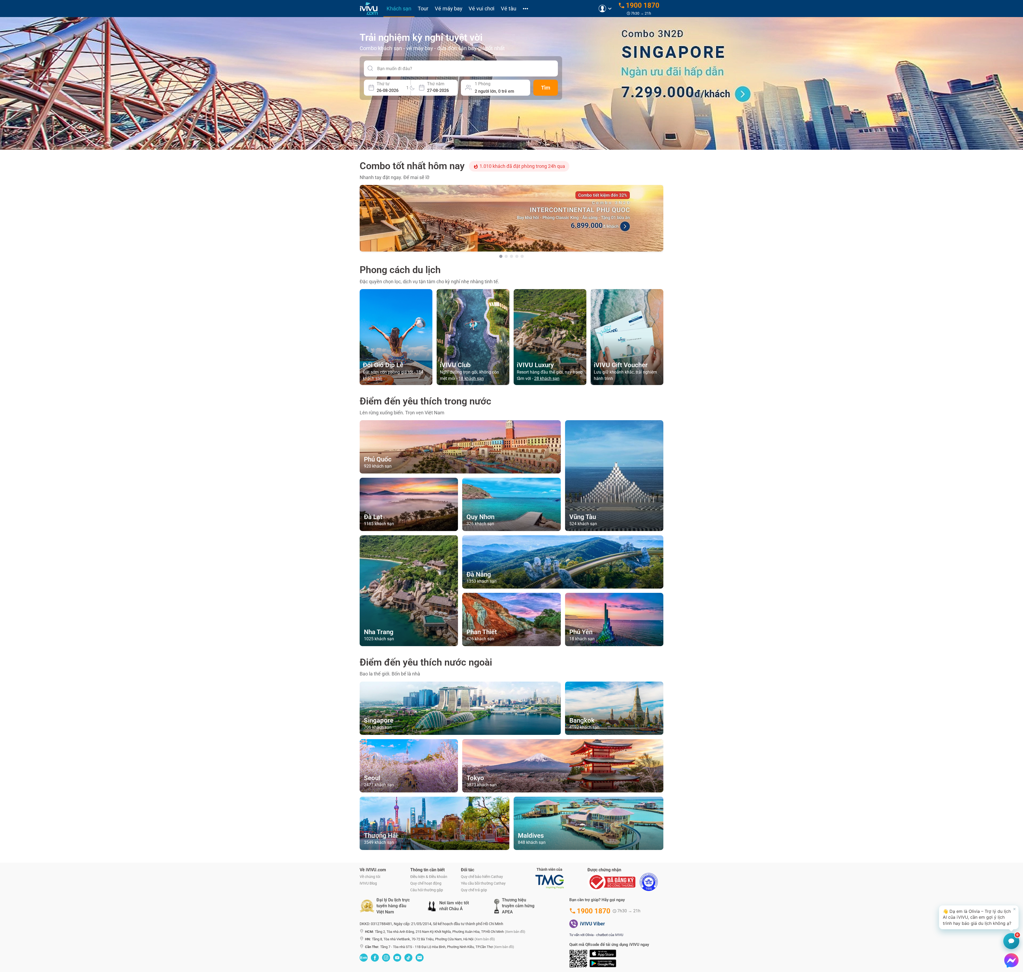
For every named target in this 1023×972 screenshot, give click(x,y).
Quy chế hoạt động (425, 883)
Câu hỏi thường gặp (426, 890)
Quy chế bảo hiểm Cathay (482, 876)
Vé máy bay (448, 8)
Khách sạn (399, 8)
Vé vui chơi (481, 8)
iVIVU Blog (368, 883)
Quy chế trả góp (474, 890)
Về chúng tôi (370, 876)
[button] (979, 917)
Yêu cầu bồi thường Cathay (483, 883)
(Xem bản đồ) (515, 932)
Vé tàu (508, 8)
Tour (423, 8)
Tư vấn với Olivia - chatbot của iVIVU (596, 935)
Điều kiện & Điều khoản (428, 876)
